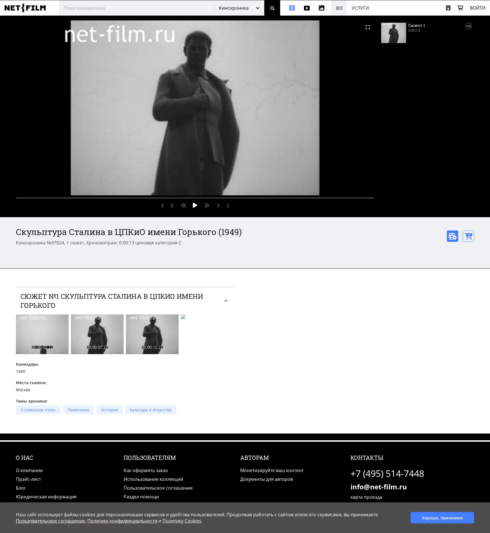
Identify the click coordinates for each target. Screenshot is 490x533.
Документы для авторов (266, 479)
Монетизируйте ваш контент (271, 470)
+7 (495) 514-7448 (387, 473)
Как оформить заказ (146, 470)
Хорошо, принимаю (442, 518)
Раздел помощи (141, 497)
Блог (21, 488)
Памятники (78, 410)
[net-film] (27, 8)
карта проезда (366, 497)
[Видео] (306, 8)
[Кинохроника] (289, 8)
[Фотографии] (322, 8)
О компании (29, 470)
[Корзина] (460, 8)
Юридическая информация (46, 497)
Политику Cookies (181, 521)
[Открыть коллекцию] (448, 8)
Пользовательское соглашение (158, 488)
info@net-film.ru (378, 486)
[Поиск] (272, 8)
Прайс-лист (28, 479)
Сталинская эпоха (38, 410)
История (109, 410)
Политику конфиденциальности (122, 521)
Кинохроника (234, 8)
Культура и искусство (151, 410)
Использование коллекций (153, 479)
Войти (477, 8)
